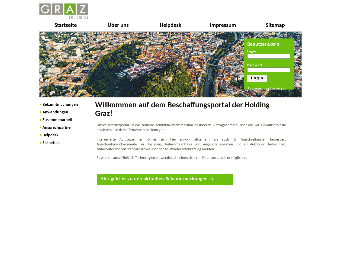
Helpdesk (170, 25)
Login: (252, 51)
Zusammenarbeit (57, 120)
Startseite (66, 25)
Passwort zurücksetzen (267, 88)
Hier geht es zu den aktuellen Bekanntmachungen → (157, 179)
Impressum (223, 25)
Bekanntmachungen (60, 105)
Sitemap (275, 25)
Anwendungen (55, 112)
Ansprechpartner (57, 127)
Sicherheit (51, 143)
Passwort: (255, 65)
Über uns (118, 25)
